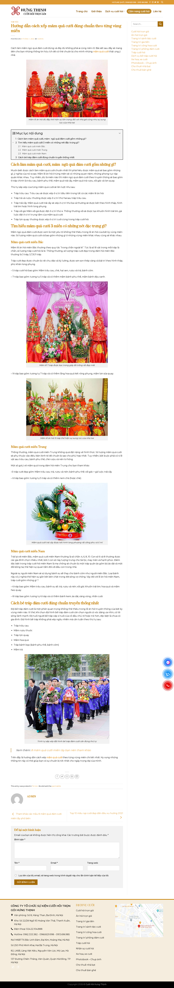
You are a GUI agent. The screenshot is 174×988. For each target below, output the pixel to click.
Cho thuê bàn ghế (141, 70)
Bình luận (19, 839)
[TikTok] (13, 967)
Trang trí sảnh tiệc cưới (143, 38)
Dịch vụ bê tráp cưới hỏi (144, 56)
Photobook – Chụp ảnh (144, 63)
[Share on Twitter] (62, 776)
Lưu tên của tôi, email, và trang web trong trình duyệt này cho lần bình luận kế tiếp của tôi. (63, 875)
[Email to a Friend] (67, 776)
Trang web (92, 863)
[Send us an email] (158, 2)
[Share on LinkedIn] (77, 776)
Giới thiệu (96, 11)
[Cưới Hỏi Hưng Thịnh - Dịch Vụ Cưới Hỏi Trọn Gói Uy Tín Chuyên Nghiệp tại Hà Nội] (29, 10)
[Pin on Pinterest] (72, 776)
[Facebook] (18, 967)
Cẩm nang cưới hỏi (139, 11)
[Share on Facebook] (57, 776)
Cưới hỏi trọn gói (140, 31)
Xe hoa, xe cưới (139, 59)
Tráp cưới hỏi (138, 52)
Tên (16, 863)
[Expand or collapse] (119, 133)
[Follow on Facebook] (150, 2)
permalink (56, 786)
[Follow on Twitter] (155, 2)
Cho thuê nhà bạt (141, 66)
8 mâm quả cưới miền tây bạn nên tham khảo (61, 750)
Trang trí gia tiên (140, 42)
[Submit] (160, 24)
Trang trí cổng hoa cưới (144, 45)
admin (40, 39)
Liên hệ (157, 11)
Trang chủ (82, 11)
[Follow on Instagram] (152, 2)
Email (54, 863)
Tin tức (15, 22)
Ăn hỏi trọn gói (139, 35)
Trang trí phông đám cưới (145, 49)
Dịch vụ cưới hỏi (114, 11)
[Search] (162, 2)
